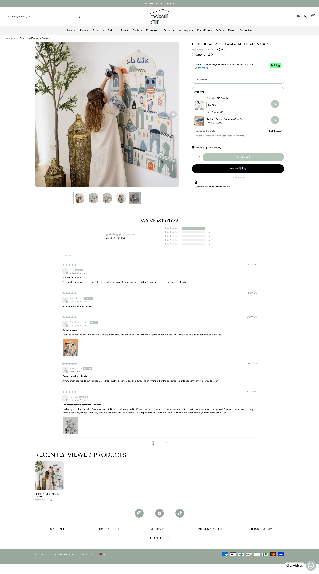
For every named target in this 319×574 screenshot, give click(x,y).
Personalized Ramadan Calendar (48, 495)
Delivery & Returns (210, 529)
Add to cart (243, 157)
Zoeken (78, 16)
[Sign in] (305, 16)
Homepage (10, 38)
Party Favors (204, 30)
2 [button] (158, 442)
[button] (173, 114)
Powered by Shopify (65, 554)
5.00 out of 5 (129, 234)
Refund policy (159, 538)
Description (201, 79)
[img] (69, 265)
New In (71, 30)
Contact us (246, 30)
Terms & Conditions (159, 529)
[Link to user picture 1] (70, 347)
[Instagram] (139, 513)
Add (275, 103)
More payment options (238, 176)
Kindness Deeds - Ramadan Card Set (224, 119)
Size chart (57, 529)
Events (232, 30)
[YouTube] (159, 513)
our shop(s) (215, 147)
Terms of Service (262, 529)
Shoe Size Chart (108, 529)
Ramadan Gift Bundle (217, 98)
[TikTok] (179, 513)
